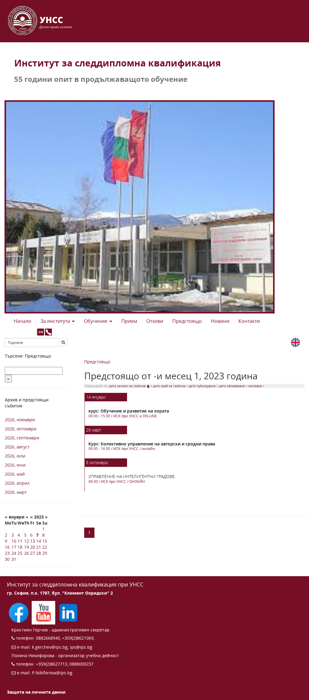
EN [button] (41, 332)
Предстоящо (97, 361)
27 (32, 553)
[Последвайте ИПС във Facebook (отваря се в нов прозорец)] (19, 612)
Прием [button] (129, 321)
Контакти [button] (249, 321)
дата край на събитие (169, 386)
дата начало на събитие (128, 386)
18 (20, 547)
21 (38, 547)
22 (44, 547)
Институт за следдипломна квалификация (117, 63)
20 (32, 547)
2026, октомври (21, 429)
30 (7, 559)
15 (44, 541)
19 (26, 547)
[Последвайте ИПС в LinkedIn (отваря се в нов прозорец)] (68, 612)
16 (7, 547)
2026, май (15, 474)
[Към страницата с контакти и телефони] (48, 332)
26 (26, 553)
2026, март (16, 492)
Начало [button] (22, 321)
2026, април (17, 483)
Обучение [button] (96, 321)
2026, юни (15, 465)
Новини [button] (220, 321)
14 (38, 541)
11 (20, 541)
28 (38, 553)
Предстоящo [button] (187, 321)
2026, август (17, 447)
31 (13, 559)
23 (7, 553)
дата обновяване (232, 386)
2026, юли (15, 456)
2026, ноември (20, 419)
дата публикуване (203, 386)
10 (13, 541)
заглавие (255, 386)
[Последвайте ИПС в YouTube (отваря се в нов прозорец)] (44, 612)
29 (44, 553)
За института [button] (55, 321)
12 (26, 541)
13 (32, 541)
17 (13, 547)
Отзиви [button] (154, 321)
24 (13, 553)
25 (20, 553)
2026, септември (22, 438)
